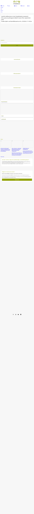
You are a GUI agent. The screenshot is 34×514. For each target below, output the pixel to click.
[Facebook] (13, 314)
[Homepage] (17, 3)
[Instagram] (16, 314)
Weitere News (2, 156)
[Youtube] (18, 314)
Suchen (17, 45)
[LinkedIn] (21, 314)
